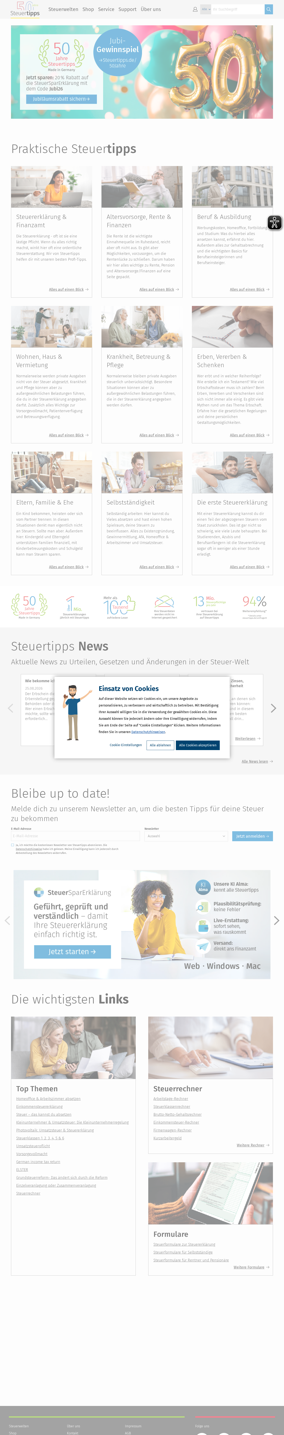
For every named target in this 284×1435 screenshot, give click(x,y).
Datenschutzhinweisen (148, 732)
